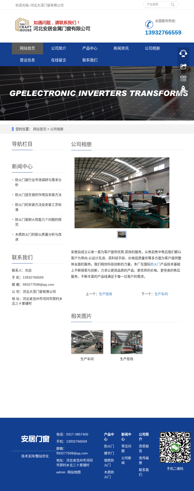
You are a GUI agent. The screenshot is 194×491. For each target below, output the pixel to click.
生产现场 (105, 294)
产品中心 (89, 48)
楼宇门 (109, 453)
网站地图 (74, 472)
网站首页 (27, 48)
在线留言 (58, 60)
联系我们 (89, 60)
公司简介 (58, 48)
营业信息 (27, 60)
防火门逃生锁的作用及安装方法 (38, 195)
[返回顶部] (183, 90)
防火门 (155, 264)
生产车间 (161, 294)
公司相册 (152, 48)
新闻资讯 (121, 48)
